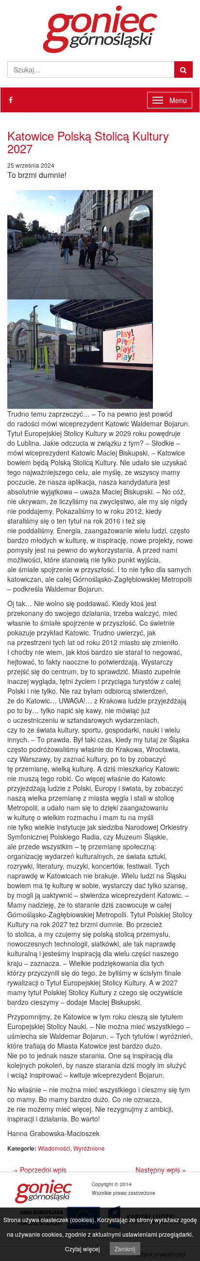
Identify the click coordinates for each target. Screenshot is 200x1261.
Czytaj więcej (82, 1248)
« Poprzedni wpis (40, 1169)
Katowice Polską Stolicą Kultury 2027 (88, 142)
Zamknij (125, 1248)
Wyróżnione (89, 1148)
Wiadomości (54, 1148)
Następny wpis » (160, 1169)
